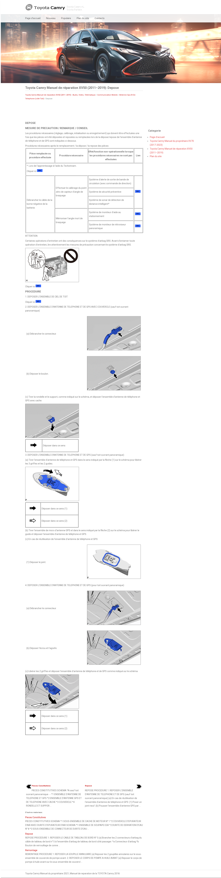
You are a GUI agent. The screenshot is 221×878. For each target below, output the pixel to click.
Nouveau (50, 18)
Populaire (66, 18)
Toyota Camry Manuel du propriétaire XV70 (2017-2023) (172, 143)
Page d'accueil (32, 18)
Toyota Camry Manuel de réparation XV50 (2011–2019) (48, 95)
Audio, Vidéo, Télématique (84, 95)
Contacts (100, 18)
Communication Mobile (107, 95)
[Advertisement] (84, 110)
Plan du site (83, 18)
